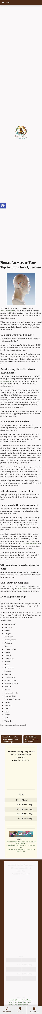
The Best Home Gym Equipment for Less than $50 (31, 739)
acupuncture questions (8, 311)
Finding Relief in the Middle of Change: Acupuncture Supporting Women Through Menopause (20, 1002)
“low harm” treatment (29, 543)
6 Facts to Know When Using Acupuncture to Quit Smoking (10, 739)
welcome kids (21, 589)
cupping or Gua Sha (7, 381)
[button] (3, 205)
